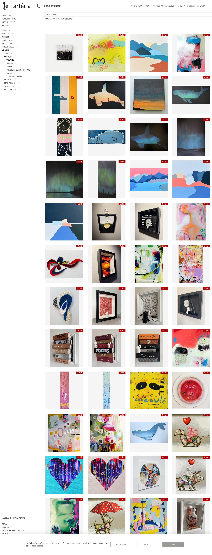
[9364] (49, 205)
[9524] (133, 290)
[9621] (49, 501)
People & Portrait (14, 76)
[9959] (49, 290)
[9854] (175, 459)
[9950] (91, 416)
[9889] (49, 79)
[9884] (133, 248)
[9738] (175, 332)
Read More (121, 545)
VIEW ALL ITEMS (8, 22)
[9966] (91, 163)
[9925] (91, 374)
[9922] (91, 121)
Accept (173, 545)
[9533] (175, 501)
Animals (10, 67)
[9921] (49, 121)
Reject (147, 545)
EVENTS (5, 527)
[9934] (133, 374)
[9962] (133, 121)
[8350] (91, 459)
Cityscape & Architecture (18, 70)
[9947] (49, 416)
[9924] (49, 374)
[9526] (175, 290)
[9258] (49, 36)
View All (10, 60)
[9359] (175, 163)
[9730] (91, 36)
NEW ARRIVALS (8, 16)
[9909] (133, 79)
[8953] (91, 501)
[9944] (175, 374)
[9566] (91, 205)
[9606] (133, 205)
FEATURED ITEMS (9, 19)
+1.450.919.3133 (51, 6)
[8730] (133, 459)
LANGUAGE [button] (137, 6)
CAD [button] (148, 6)
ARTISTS (5, 25)
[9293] (91, 290)
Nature (9, 73)
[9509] (49, 248)
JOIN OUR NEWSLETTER (13, 518)
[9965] (49, 163)
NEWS (4, 524)
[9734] (175, 36)
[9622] (175, 205)
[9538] (91, 332)
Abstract (10, 63)
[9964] (175, 121)
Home (47, 14)
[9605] (91, 248)
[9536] (49, 332)
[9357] (133, 163)
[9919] (175, 248)
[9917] (175, 79)
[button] (7, 30)
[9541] (133, 332)
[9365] (133, 36)
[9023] (175, 416)
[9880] (133, 416)
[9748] (133, 501)
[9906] (91, 79)
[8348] (49, 459)
